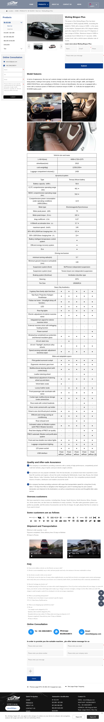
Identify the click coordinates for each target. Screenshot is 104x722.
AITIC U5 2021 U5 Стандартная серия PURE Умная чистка (56, 687)
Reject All (79, 717)
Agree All (93, 717)
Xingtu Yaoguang (79, 686)
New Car (38, 11)
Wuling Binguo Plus (47, 11)
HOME (16, 11)
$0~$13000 (31, 11)
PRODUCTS (23, 11)
